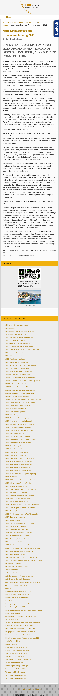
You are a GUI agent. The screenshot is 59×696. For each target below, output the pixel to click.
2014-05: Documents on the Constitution (18, 384)
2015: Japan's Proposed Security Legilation (19, 495)
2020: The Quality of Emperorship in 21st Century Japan (24, 560)
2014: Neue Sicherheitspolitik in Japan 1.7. (19, 461)
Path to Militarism (11, 644)
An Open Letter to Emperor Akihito (16, 566)
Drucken (6, 39)
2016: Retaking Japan (12, 511)
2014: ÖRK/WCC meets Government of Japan (20, 477)
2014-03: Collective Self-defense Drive (18, 374)
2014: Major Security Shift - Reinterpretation (19, 458)
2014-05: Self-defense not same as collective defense (23, 399)
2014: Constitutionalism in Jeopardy (17, 418)
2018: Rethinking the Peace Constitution (18, 539)
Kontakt (38, 689)
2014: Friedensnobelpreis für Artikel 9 (17, 436)
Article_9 (8, 588)
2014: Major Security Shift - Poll (15, 455)
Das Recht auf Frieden (13, 601)
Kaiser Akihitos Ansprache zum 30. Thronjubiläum (21, 625)
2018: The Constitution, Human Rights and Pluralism (22, 548)
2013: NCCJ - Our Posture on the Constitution (20, 365)
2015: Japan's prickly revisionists (16, 492)
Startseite (6, 23)
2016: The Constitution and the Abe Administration (21, 514)
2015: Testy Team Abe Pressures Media (18, 498)
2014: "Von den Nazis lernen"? (15, 408)
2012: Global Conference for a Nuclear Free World (22, 350)
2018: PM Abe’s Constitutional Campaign (18, 532)
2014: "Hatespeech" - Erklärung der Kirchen (20, 402)
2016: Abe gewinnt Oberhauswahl (16, 501)
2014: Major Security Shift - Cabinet (17, 452)
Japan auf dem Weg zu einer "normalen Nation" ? (21, 616)
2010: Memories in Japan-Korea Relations (19, 337)
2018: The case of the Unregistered (17, 542)
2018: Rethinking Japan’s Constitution (17, 536)
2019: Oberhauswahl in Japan (15, 554)
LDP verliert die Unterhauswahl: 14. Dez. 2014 (20, 628)
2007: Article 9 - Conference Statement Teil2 (20, 331)
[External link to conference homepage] (29, 274)
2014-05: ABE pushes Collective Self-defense (20, 378)
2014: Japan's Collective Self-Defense (18, 442)
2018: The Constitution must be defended (19, 545)
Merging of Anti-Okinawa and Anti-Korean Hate (20, 632)
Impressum (30, 689)
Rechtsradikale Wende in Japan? (16, 647)
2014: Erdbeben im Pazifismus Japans (18, 427)
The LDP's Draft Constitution (14, 656)
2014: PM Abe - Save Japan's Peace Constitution (21, 480)
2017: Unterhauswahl (12, 520)
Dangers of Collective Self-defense (17, 597)
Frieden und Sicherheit (27, 23)
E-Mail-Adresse (16, 39)
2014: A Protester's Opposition (15, 412)
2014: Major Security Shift (14, 446)
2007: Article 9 (10, 328)
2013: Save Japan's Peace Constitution (18, 371)
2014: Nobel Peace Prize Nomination (17, 467)
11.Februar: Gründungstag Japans (17, 325)
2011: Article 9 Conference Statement (17, 343)
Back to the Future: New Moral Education (19, 591)
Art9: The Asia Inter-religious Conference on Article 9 (22, 582)
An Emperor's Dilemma (13, 563)
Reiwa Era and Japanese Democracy (17, 650)
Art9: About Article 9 (11, 570)
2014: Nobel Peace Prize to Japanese (18, 470)
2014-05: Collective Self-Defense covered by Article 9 (23, 381)
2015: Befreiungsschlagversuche (16, 486)
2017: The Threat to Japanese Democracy (19, 523)
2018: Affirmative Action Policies (15, 526)
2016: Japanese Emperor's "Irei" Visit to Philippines (22, 504)
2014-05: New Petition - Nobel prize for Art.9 (20, 393)
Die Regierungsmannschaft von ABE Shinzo (20, 604)
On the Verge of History (13, 641)
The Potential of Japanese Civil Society (18, 659)
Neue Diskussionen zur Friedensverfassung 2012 (22, 638)
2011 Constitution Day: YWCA (15, 340)
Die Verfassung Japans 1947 (15, 607)
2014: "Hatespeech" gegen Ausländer (17, 405)
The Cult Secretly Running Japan (16, 653)
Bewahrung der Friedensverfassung (17, 594)
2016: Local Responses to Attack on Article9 (20, 508)
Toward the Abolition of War (14, 663)
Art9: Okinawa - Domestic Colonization (18, 579)
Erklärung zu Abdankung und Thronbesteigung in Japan (23, 610)
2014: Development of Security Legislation (19, 421)
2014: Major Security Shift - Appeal (16, 449)
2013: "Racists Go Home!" (14, 353)
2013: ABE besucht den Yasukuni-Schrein (19, 356)
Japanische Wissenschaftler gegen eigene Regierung (23, 622)
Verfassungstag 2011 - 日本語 (15, 669)
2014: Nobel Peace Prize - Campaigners (18, 464)
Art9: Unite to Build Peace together (16, 585)
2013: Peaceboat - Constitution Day (17, 368)
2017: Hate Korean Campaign (15, 517)
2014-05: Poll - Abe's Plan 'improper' (17, 396)
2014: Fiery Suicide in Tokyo (14, 433)
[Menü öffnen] (3, 17)
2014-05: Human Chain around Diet (17, 387)
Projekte (14, 23)
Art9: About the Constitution (14, 573)
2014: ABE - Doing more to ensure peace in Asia (21, 415)
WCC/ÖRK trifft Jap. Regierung (15, 675)
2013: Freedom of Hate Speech (15, 359)
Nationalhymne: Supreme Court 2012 (17, 635)
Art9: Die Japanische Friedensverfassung (19, 576)
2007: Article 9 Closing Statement (16, 334)
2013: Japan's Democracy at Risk (16, 362)
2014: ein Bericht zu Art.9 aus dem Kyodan (19, 424)
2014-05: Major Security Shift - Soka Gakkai (20, 390)
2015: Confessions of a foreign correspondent (20, 489)
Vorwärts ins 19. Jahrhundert (15, 672)
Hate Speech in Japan (12, 613)
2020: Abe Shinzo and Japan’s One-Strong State (21, 557)
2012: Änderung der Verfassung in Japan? (19, 346)
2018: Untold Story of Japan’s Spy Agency (19, 551)
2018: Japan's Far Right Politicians (16, 529)
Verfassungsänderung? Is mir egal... (17, 666)
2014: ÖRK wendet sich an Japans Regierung (20, 474)
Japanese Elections (12, 619)
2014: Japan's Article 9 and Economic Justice (20, 439)
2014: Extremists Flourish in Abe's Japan (19, 430)
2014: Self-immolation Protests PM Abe (18, 483)
